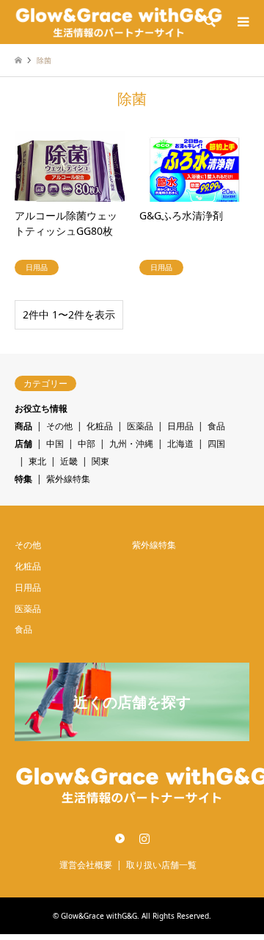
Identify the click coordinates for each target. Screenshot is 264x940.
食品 (216, 426)
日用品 (180, 426)
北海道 (180, 443)
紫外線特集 (68, 479)
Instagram (144, 838)
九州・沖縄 (131, 443)
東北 (37, 461)
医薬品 (140, 426)
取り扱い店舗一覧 (161, 865)
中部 (86, 443)
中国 (55, 443)
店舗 (23, 443)
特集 (23, 479)
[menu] (242, 22)
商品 (23, 426)
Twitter (120, 838)
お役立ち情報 (41, 408)
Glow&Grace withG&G (99, 916)
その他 (59, 426)
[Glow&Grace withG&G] (119, 21)
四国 (216, 443)
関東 (100, 461)
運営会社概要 (85, 865)
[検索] (209, 22)
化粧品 (100, 426)
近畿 (69, 461)
